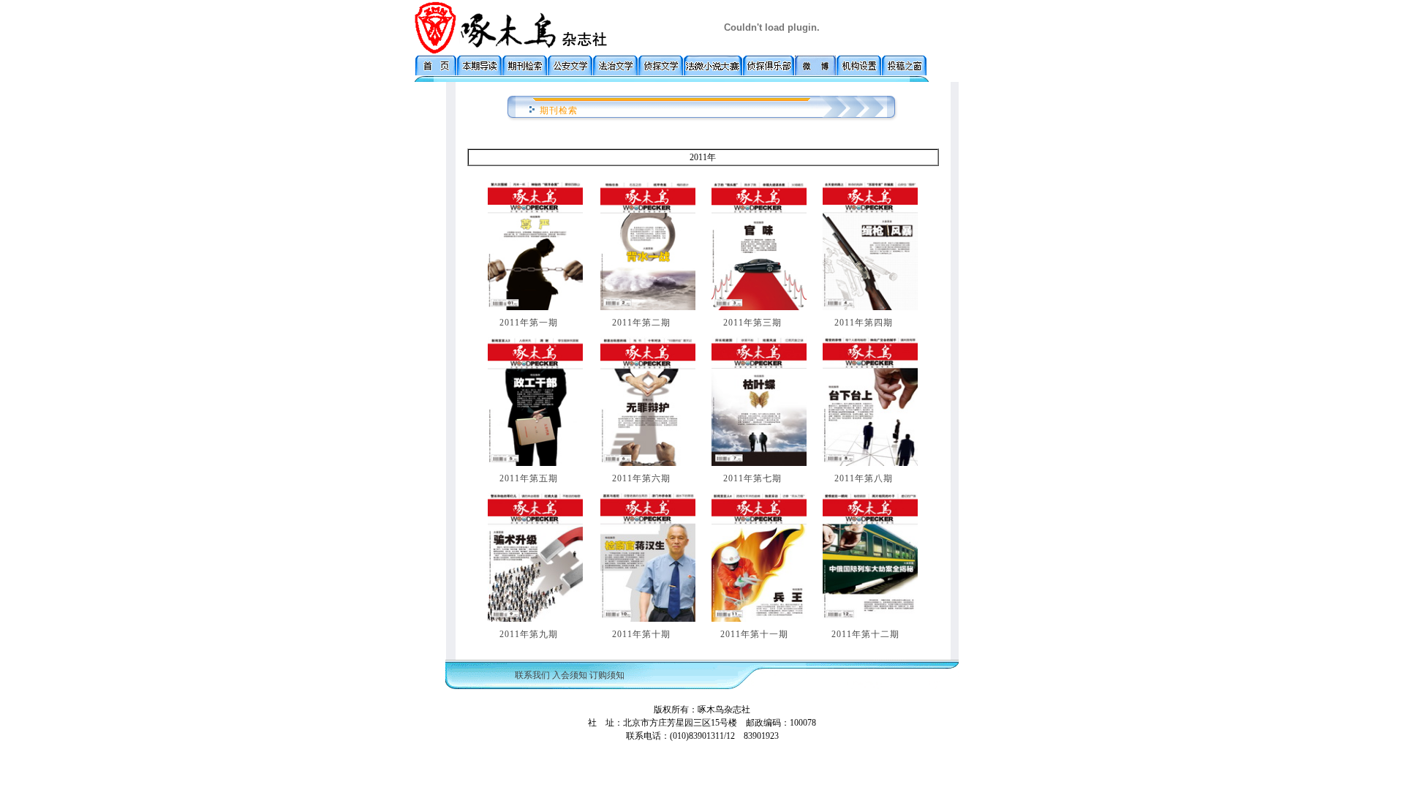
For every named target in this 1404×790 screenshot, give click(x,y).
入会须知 (569, 675)
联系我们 (532, 675)
